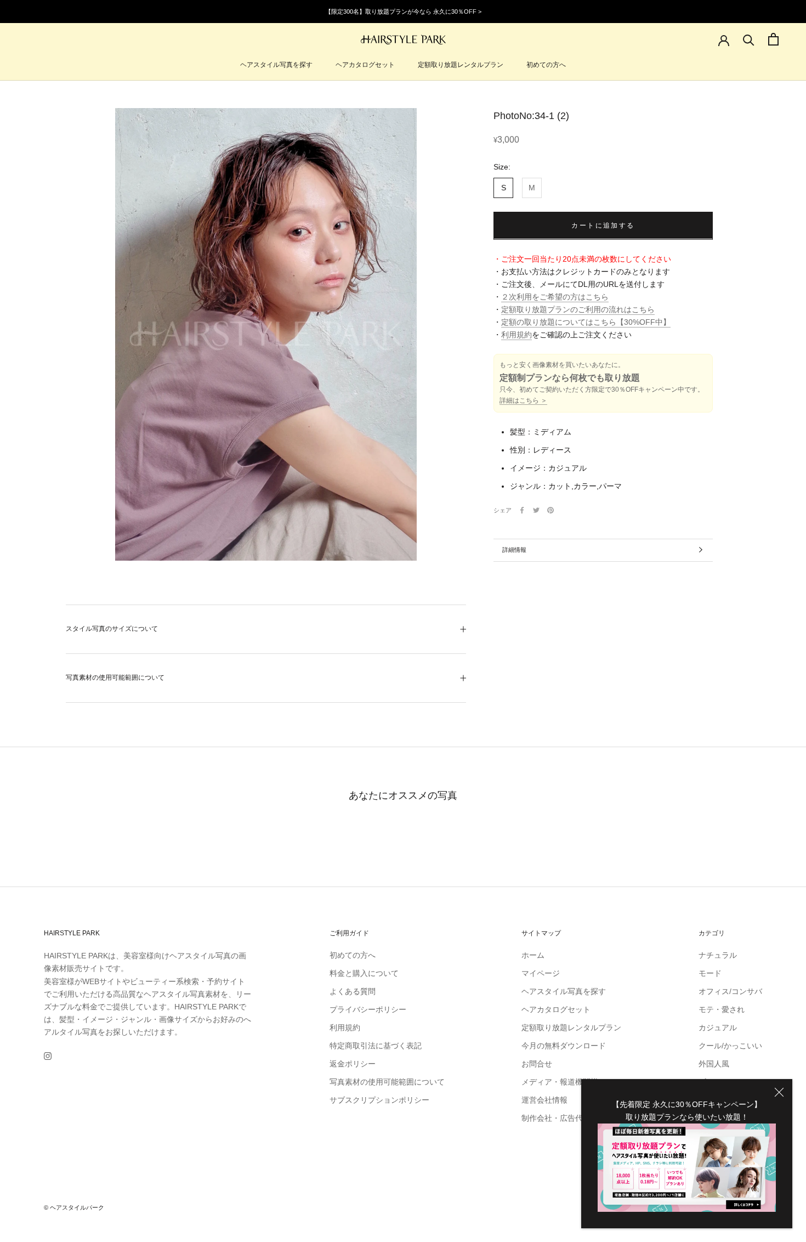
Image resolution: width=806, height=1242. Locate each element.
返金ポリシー (353, 1063)
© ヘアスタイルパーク (74, 1207)
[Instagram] (48, 1055)
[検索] (748, 39)
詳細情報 (514, 549)
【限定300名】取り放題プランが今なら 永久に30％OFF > (403, 11)
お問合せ (536, 1063)
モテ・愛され (722, 1009)
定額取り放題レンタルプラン (460, 65)
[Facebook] (522, 510)
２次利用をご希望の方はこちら (555, 296)
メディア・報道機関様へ (563, 1081)
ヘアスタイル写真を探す (276, 65)
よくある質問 (353, 991)
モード (710, 973)
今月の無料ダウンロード (563, 1045)
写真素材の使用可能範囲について (115, 677)
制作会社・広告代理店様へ (567, 1118)
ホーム (532, 955)
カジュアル (718, 1027)
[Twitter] (536, 510)
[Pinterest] (550, 510)
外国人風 (714, 1063)
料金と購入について (364, 973)
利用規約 (516, 334)
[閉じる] (779, 1092)
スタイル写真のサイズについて (112, 629)
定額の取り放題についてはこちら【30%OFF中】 (586, 322)
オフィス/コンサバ (730, 991)
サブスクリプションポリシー (379, 1100)
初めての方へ (546, 65)
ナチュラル (718, 955)
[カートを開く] (773, 39)
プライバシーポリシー (368, 1009)
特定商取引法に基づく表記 (376, 1045)
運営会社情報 (544, 1100)
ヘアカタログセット (365, 65)
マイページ (540, 973)
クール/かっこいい (730, 1045)
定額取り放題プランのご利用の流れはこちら (578, 309)
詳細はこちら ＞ (523, 400)
